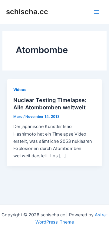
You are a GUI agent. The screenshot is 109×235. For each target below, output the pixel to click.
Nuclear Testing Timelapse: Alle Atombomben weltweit (49, 104)
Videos (19, 89)
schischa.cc (27, 11)
